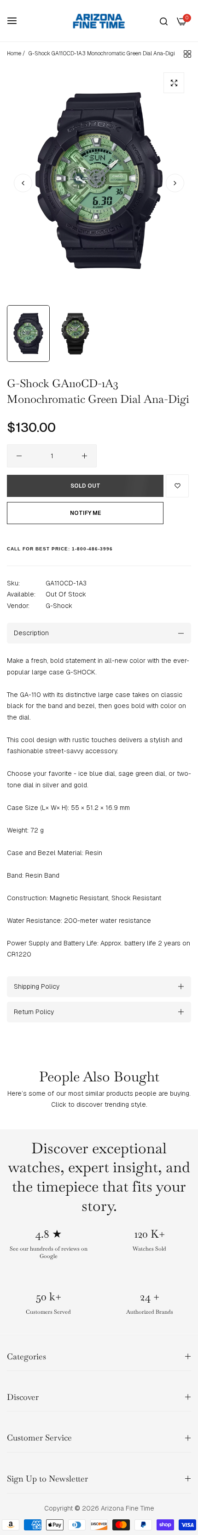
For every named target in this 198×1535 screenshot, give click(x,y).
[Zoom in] (173, 82)
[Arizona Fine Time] (99, 21)
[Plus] (84, 456)
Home (14, 53)
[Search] (164, 21)
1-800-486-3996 (92, 548)
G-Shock (59, 606)
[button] (175, 183)
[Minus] (19, 456)
